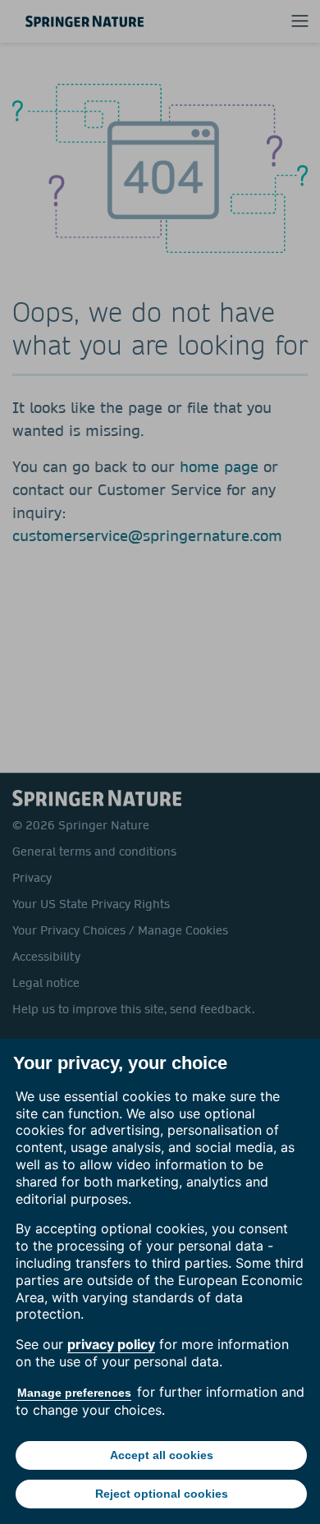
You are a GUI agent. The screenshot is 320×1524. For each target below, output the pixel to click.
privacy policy (111, 1344)
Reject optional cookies (161, 1493)
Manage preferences (74, 1392)
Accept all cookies (161, 1455)
